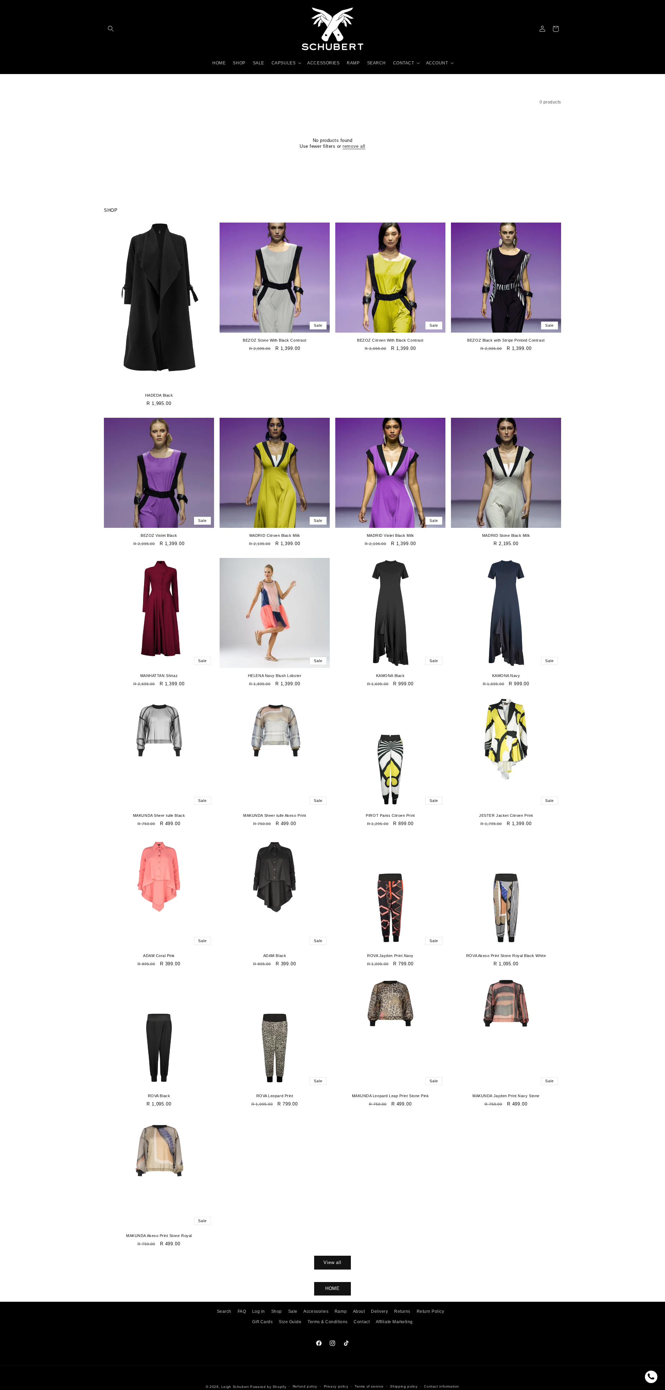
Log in (258, 1311)
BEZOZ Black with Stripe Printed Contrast (505, 340)
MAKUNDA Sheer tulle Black (159, 815)
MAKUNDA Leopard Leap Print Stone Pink (390, 1096)
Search (224, 1311)
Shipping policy (403, 1387)
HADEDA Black (159, 395)
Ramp (341, 1311)
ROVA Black (159, 1096)
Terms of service (369, 1387)
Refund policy (305, 1387)
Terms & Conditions (328, 1321)
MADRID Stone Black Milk (506, 535)
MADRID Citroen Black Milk (274, 535)
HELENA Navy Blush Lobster (274, 676)
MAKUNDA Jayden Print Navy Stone (505, 1096)
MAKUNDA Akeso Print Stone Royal (159, 1236)
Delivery (379, 1311)
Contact (362, 1321)
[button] (110, 29)
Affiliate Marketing (394, 1321)
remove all (354, 146)
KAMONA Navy (506, 676)
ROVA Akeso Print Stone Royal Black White (506, 956)
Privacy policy (336, 1387)
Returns (402, 1311)
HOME (332, 1288)
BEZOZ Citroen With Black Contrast (390, 340)
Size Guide (290, 1321)
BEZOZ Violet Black (159, 535)
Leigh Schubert (235, 1387)
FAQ (242, 1311)
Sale (293, 1311)
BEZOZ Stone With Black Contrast (274, 340)
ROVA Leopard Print (274, 1096)
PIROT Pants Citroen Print (390, 815)
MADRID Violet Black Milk (390, 535)
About (359, 1311)
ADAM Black (274, 956)
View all (332, 1262)
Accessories (315, 1311)
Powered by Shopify (268, 1387)
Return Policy (430, 1311)
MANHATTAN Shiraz (159, 676)
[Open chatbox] (651, 1377)
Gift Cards (262, 1321)
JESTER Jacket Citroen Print (506, 815)
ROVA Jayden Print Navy (390, 956)
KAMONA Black (390, 676)
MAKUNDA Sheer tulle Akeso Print (274, 815)
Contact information (441, 1387)
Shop (276, 1311)
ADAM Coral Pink (159, 956)
